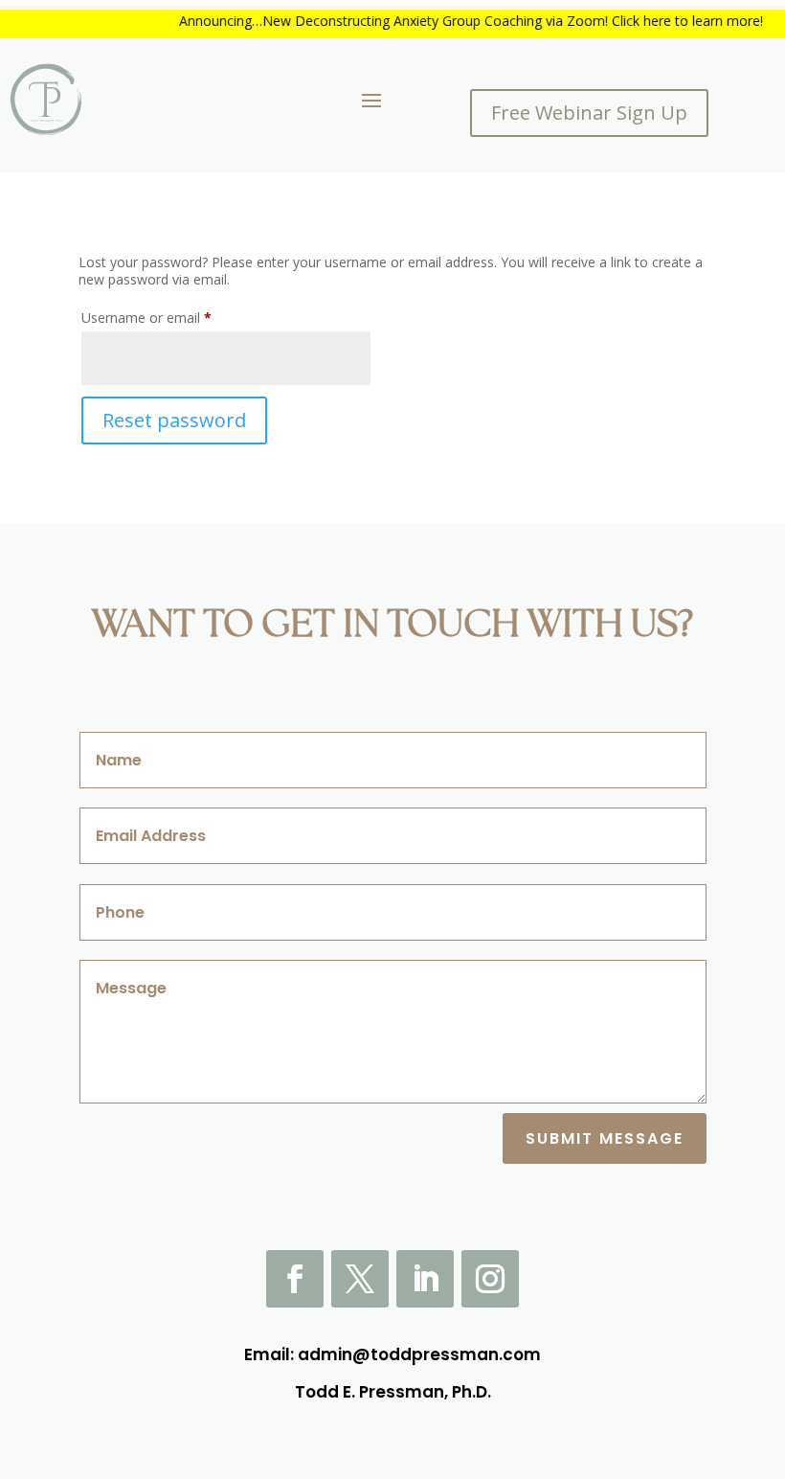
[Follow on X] (360, 1279)
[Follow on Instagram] (490, 1279)
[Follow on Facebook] (295, 1279)
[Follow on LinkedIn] (425, 1279)
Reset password (174, 420)
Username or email (173, 317)
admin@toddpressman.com (419, 1354)
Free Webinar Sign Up (589, 112)
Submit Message (605, 1138)
